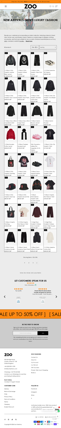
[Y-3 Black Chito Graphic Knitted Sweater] (23, 60)
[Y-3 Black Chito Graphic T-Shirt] (23, 161)
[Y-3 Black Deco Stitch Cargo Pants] (23, 110)
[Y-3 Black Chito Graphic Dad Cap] (10, 184)
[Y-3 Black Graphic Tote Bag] (10, 212)
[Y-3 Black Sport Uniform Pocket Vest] (37, 237)
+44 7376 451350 (15, 372)
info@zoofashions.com (10, 369)
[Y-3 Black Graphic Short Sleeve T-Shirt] (50, 184)
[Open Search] (53, 6)
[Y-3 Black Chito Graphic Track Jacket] (10, 85)
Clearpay (7, 404)
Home (21, 273)
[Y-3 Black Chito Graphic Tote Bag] (10, 161)
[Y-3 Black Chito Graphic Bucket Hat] (23, 184)
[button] (5, 297)
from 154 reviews (29, 285)
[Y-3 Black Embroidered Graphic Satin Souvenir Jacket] (37, 184)
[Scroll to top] (57, 423)
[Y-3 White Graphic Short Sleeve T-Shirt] (23, 212)
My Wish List (34, 365)
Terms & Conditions (9, 399)
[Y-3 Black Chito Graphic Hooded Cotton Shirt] (37, 85)
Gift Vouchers (35, 367)
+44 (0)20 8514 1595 (9, 366)
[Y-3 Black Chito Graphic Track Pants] (23, 85)
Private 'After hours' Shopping (39, 370)
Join (43, 333)
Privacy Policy (8, 396)
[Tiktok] (12, 420)
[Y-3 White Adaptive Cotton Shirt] (50, 237)
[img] (30, 283)
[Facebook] (5, 420)
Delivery (6, 389)
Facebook (34, 389)
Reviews (33, 372)
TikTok (32, 395)
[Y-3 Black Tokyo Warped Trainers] (37, 161)
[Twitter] (16, 420)
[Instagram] (8, 420)
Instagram (34, 392)
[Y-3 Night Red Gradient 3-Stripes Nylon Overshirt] (37, 212)
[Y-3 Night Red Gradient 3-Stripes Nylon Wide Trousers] (50, 212)
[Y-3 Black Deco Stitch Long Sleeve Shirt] (10, 110)
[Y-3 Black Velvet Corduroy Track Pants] (23, 237)
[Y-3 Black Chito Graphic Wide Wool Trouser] (37, 60)
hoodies (21, 41)
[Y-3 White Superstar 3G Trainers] (50, 60)
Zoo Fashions (18, 424)
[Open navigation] (5, 6)
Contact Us (34, 357)
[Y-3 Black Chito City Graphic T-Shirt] (50, 134)
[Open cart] (56, 6)
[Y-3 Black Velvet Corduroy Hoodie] (10, 237)
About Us (33, 360)
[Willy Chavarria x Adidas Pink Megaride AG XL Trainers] (37, 134)
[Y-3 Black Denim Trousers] (50, 110)
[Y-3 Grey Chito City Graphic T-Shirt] (50, 161)
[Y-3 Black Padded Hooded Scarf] (23, 134)
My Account (34, 362)
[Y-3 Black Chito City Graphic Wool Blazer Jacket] (50, 85)
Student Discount (9, 407)
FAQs (5, 394)
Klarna (6, 402)
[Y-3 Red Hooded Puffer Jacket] (10, 134)
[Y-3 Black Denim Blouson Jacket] (37, 110)
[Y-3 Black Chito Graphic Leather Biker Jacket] (10, 60)
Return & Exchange (9, 391)
